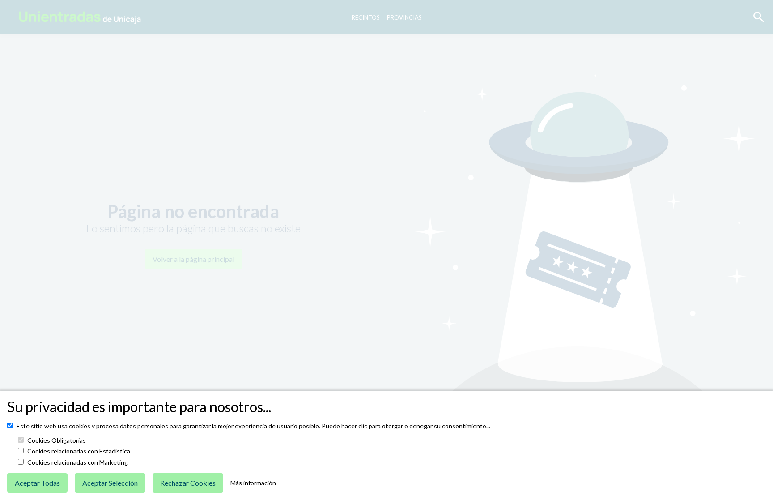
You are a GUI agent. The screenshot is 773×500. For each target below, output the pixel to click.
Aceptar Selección (110, 483)
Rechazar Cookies (188, 483)
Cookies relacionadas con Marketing (77, 462)
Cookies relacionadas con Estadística (78, 451)
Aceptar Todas (37, 483)
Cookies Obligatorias (56, 440)
